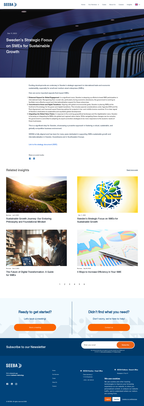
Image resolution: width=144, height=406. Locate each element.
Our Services (92, 4)
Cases (104, 4)
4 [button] (74, 284)
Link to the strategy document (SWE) (43, 144)
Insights (129, 4)
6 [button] (84, 284)
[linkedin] (34, 158)
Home (83, 4)
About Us (112, 4)
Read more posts (132, 170)
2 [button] (64, 284)
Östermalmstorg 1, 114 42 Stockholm (88, 376)
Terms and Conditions (105, 351)
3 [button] (69, 284)
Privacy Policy (117, 351)
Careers (121, 4)
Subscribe (125, 345)
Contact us (109, 327)
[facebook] (30, 158)
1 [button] (59, 284)
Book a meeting (35, 327)
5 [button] (79, 284)
